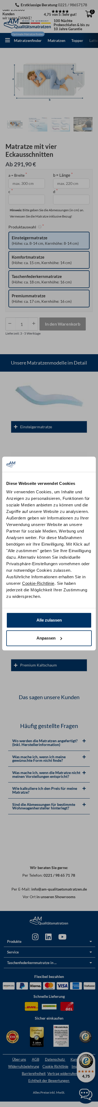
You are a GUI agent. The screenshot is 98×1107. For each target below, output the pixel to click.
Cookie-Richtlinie (38, 583)
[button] (8, 40)
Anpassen (46, 638)
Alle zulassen (49, 620)
